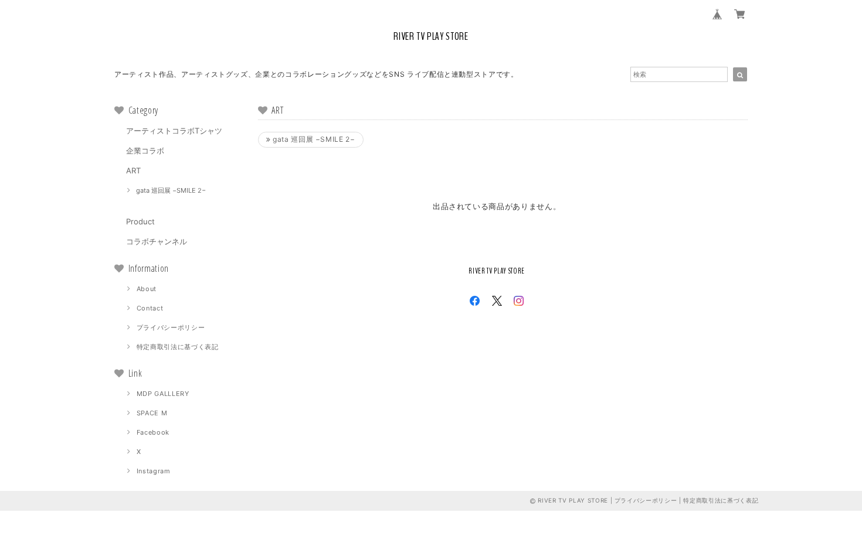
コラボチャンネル (156, 241)
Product (140, 221)
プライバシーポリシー (171, 327)
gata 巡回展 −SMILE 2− (171, 190)
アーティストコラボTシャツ (174, 130)
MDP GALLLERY (163, 394)
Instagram (154, 471)
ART (133, 170)
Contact (150, 308)
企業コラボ (145, 150)
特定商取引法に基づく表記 (178, 347)
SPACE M (152, 413)
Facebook (153, 432)
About (147, 289)
